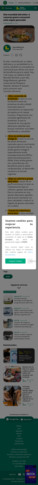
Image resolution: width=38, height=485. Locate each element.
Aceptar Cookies (15, 261)
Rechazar (31, 261)
